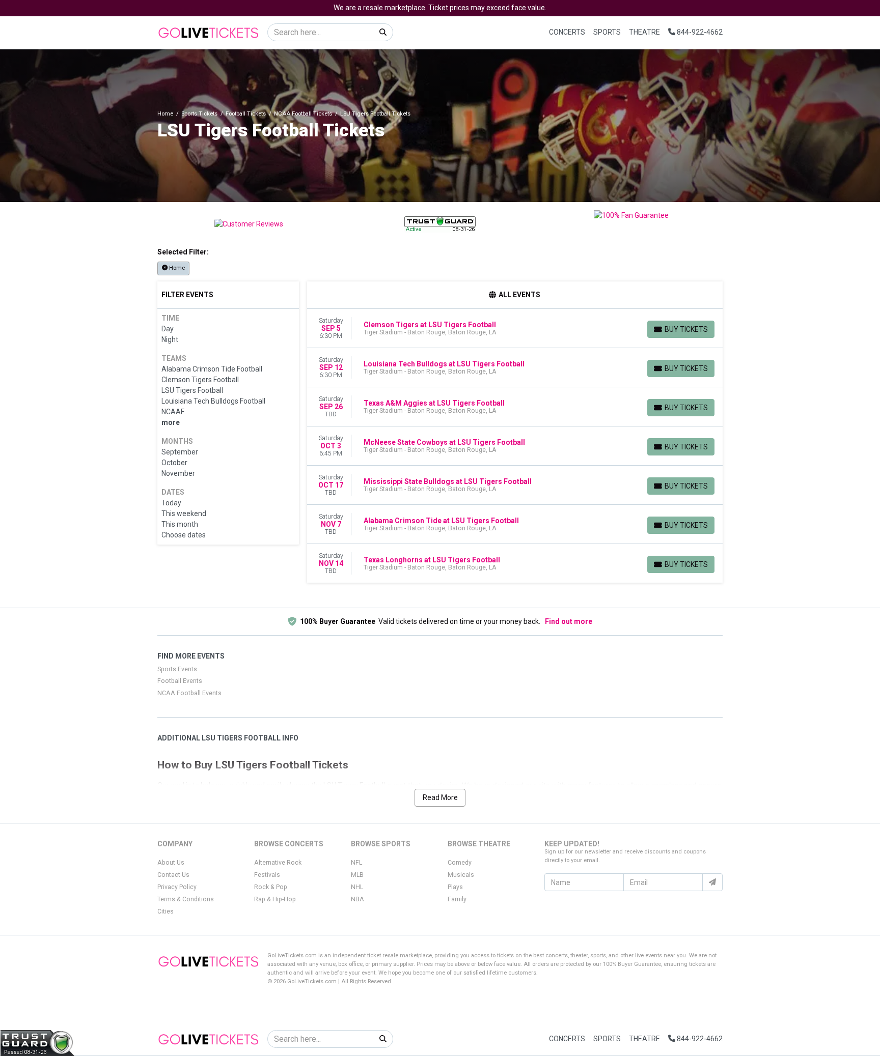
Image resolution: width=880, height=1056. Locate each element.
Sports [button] (607, 32)
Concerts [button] (567, 32)
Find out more (568, 621)
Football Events (179, 680)
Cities (165, 911)
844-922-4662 (699, 32)
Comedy (460, 862)
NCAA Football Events (189, 693)
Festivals (267, 874)
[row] (515, 328)
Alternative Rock (277, 862)
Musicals (461, 874)
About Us (170, 862)
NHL (357, 887)
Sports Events (177, 669)
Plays (455, 887)
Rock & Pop (270, 887)
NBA (357, 899)
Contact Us (173, 874)
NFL (356, 862)
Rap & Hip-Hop (275, 899)
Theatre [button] (644, 32)
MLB (357, 874)
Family (457, 899)
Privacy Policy (177, 887)
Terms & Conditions (185, 899)
